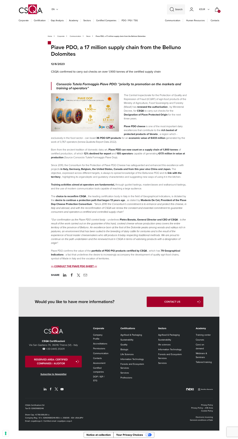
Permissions (99, 348)
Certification (40, 20)
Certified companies (106, 20)
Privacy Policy (207, 405)
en (53, 9)
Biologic (124, 349)
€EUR (202, 9)
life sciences (164, 344)
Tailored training (204, 362)
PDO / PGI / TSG (130, 20)
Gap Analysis (57, 20)
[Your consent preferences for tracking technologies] (6, 433)
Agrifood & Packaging (131, 335)
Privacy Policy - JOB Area (202, 407)
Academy (73, 20)
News (88, 36)
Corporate (24, 20)
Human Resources (195, 20)
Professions (126, 377)
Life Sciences (127, 354)
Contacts (215, 20)
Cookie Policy (207, 410)
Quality (123, 344)
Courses (200, 339)
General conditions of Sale (201, 420)
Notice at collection (98, 434)
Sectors (87, 20)
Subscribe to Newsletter (53, 374)
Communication (172, 20)
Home (50, 36)
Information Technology (132, 359)
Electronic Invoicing (204, 417)
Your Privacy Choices (129, 434)
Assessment (99, 363)
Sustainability (126, 339)
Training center (203, 335)
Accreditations (100, 343)
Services (124, 373)
